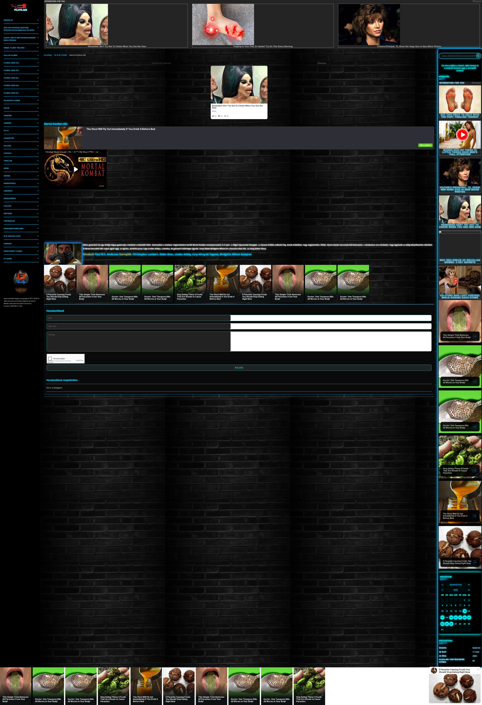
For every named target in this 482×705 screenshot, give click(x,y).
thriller (8, 161)
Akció (6, 108)
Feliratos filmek (12, 100)
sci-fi (6, 130)
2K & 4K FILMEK (10, 55)
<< (442, 585)
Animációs (9, 138)
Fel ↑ (21, 306)
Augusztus (456, 585)
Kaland (7, 145)
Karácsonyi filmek (13, 251)
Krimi (6, 168)
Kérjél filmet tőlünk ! (14, 48)
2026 (456, 590)
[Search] (478, 56)
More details (425, 145)
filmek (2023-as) (11, 85)
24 (442, 624)
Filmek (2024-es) (11, 78)
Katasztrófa (10, 198)
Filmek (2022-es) (11, 93)
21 (460, 617)
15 (465, 611)
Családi (7, 206)
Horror (7, 123)
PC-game (8, 258)
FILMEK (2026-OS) (11, 63)
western (8, 213)
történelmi (9, 221)
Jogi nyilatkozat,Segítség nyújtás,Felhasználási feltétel (19, 28)
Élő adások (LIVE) (12, 236)
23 (469, 617)
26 (451, 624)
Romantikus (10, 183)
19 (451, 617)
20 (456, 617)
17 (442, 617)
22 (465, 617)
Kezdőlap (8, 20)
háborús (8, 191)
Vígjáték (8, 115)
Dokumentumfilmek (13, 228)
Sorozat (8, 243)
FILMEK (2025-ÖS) (11, 70)
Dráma (7, 176)
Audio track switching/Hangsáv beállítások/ (20, 39)
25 (447, 624)
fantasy (8, 153)
